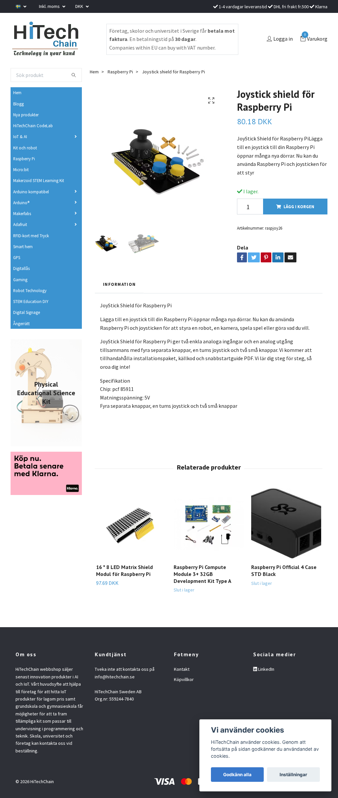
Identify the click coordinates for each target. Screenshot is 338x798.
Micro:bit (21, 169)
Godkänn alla (237, 774)
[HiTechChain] (45, 39)
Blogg (18, 103)
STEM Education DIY (30, 301)
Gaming (20, 279)
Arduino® (21, 202)
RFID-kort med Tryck (31, 235)
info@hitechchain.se (115, 677)
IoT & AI (20, 136)
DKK (79, 6)
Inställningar (293, 774)
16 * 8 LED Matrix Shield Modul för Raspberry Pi (124, 570)
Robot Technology (30, 290)
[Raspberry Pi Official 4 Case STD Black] (286, 523)
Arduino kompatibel (31, 191)
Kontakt (181, 669)
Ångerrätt (21, 323)
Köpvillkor (184, 679)
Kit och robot (25, 147)
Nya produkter (26, 114)
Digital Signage (26, 312)
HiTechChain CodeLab (33, 125)
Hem (17, 92)
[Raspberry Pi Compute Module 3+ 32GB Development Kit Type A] (209, 523)
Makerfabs (22, 213)
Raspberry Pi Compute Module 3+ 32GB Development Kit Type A (202, 574)
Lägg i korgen (299, 206)
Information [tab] (119, 284)
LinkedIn (265, 669)
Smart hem (23, 246)
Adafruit (20, 224)
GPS (16, 257)
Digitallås (21, 268)
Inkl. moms (50, 6)
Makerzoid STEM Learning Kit (38, 180)
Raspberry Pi (24, 158)
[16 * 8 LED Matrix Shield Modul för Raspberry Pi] (131, 523)
